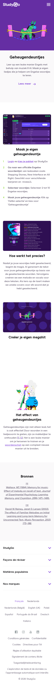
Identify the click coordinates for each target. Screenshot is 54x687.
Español (9, 614)
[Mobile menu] (48, 4)
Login (11, 161)
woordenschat (13, 445)
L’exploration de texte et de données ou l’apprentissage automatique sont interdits (27, 671)
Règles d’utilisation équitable (27, 651)
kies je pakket (25, 161)
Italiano (27, 621)
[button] (27, 548)
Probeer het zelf (24, 360)
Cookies (16, 645)
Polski (47, 608)
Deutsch (44, 614)
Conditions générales (18, 638)
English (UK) (34, 608)
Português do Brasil (27, 614)
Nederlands (33, 601)
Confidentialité (39, 638)
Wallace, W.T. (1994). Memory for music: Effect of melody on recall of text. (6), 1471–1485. (27, 492)
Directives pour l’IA (32, 645)
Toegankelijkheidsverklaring (27, 663)
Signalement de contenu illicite (27, 657)
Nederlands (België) (14, 608)
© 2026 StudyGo (27, 679)
